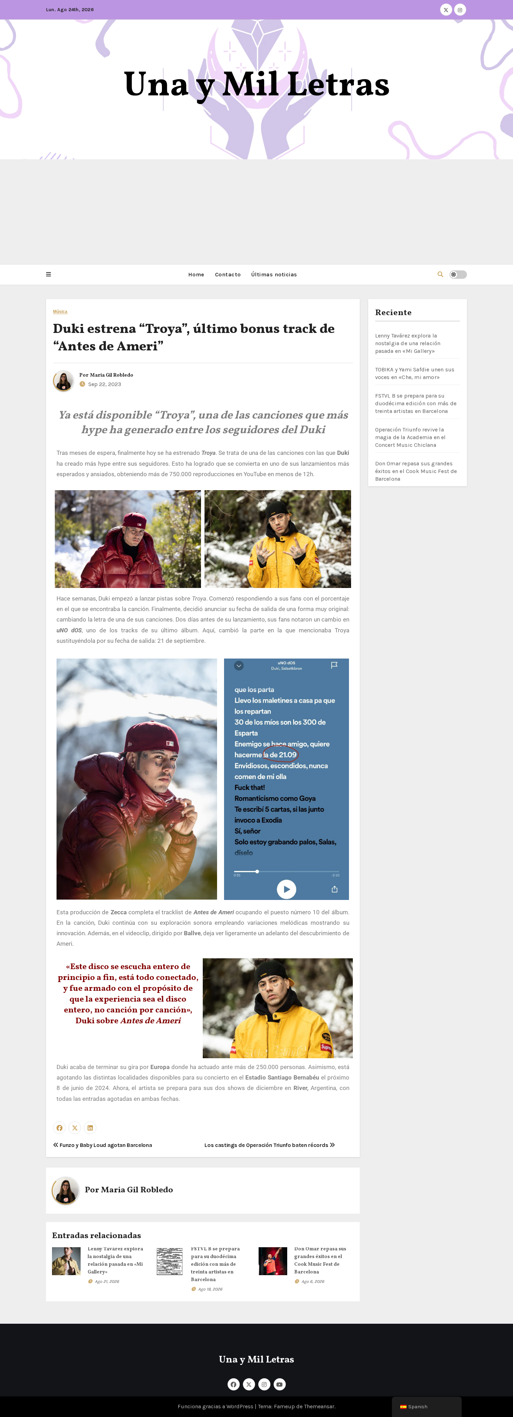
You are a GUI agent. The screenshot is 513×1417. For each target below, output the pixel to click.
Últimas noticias (274, 274)
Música (60, 312)
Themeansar (319, 1406)
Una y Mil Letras (256, 86)
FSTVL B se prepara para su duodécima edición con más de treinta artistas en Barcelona (215, 1264)
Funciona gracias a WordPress (216, 1406)
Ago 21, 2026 (107, 1281)
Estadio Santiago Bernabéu (283, 1077)
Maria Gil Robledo (111, 375)
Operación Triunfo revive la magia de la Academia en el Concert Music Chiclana (410, 437)
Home (196, 274)
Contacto (228, 274)
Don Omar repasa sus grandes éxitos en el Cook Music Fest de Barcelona (416, 471)
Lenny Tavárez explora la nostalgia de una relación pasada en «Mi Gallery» (408, 343)
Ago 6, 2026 (313, 1281)
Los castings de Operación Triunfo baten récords (267, 1145)
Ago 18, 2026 (210, 1289)
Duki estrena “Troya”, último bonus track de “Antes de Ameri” (194, 338)
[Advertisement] (256, 212)
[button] (48, 274)
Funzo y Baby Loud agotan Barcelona (105, 1145)
